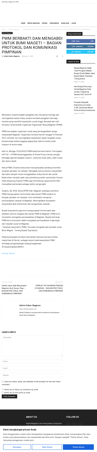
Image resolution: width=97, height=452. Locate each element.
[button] (92, 23)
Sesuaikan (17, 447)
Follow (90, 46)
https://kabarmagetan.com (28, 309)
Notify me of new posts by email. (17, 393)
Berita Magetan (34, 23)
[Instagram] (89, 2)
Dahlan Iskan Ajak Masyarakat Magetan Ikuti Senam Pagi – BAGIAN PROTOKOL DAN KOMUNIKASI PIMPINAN (14, 289)
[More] (39, 61)
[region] (48, 439)
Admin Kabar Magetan (12, 56)
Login (73, 23)
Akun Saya (65, 23)
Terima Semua (78, 447)
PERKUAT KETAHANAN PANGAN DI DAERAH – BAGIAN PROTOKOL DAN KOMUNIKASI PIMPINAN (49, 288)
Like (92, 41)
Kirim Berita (54, 23)
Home (23, 23)
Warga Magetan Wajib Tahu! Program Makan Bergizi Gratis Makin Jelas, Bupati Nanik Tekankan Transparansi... (84, 73)
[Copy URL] (33, 61)
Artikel (44, 23)
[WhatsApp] (21, 61)
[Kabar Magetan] (48, 12)
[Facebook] (85, 2)
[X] (93, 2)
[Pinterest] (15, 61)
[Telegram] (27, 61)
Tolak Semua (47, 447)
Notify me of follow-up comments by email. (21, 390)
